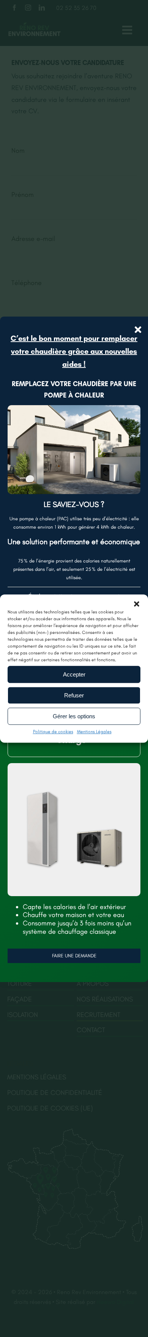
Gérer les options (74, 716)
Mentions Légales (94, 731)
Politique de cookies (53, 731)
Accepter (74, 674)
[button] (136, 604)
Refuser (74, 695)
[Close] (137, 330)
